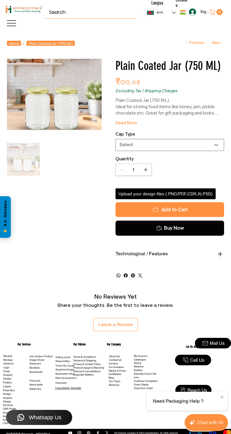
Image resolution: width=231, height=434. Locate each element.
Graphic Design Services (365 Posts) (9, 403)
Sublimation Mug (65, 373)
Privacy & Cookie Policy (86, 364)
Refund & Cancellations (86, 371)
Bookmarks (35, 371)
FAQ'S (137, 363)
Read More (126, 122)
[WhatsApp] (119, 275)
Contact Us (115, 359)
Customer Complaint (145, 380)
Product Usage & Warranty (88, 367)
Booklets (34, 367)
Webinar (139, 366)
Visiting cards (62, 357)
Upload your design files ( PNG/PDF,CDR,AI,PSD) (166, 193)
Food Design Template (68, 387)
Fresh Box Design (9, 392)
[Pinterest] (133, 275)
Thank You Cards (65, 365)
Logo (6, 367)
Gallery (138, 370)
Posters (7, 382)
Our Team (114, 381)
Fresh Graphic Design (8, 375)
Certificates (115, 374)
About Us (114, 356)
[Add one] (146, 170)
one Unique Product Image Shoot (41, 358)
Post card (34, 380)
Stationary (35, 388)
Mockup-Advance (8, 361)
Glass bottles (62, 361)
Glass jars (35, 363)
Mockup (7, 355)
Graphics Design (64, 369)
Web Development (66, 377)
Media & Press (117, 370)
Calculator (61, 382)
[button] (182, 12)
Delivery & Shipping (84, 360)
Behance (114, 384)
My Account (140, 355)
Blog (111, 377)
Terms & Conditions (84, 356)
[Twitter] (140, 275)
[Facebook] (126, 275)
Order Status (141, 384)
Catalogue (140, 359)
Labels (7, 386)
